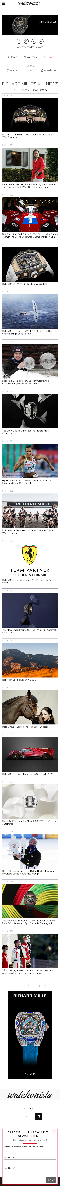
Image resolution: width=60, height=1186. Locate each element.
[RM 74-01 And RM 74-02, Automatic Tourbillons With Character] (30, 115)
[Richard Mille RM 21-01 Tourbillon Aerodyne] (30, 264)
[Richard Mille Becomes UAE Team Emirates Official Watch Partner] (30, 510)
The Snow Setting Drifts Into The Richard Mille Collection (25, 432)
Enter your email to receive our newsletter (24, 1146)
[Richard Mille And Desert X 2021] (30, 660)
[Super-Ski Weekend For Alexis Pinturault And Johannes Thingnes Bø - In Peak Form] (30, 361)
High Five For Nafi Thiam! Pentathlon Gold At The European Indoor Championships (26, 482)
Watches (32, 57)
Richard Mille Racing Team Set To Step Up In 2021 (27, 774)
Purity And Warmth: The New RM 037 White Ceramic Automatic (29, 822)
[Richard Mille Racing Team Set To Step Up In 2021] (30, 754)
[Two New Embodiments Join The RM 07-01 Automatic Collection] (30, 610)
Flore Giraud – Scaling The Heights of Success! (25, 726)
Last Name (9, 1168)
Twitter (33, 41)
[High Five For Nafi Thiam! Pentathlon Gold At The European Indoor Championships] (30, 460)
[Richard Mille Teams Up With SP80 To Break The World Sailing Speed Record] (30, 311)
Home (13, 57)
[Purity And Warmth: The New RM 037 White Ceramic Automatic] (30, 801)
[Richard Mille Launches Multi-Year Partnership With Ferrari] (30, 560)
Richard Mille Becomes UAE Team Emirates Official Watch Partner (28, 532)
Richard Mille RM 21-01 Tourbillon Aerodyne (24, 284)
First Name (9, 1157)
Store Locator (30, 68)
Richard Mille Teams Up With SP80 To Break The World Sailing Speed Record (27, 332)
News (49, 57)
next (45, 986)
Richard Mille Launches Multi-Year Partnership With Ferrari (28, 581)
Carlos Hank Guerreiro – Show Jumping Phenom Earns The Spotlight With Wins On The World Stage (29, 186)
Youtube (41, 41)
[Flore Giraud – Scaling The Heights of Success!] (30, 707)
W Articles (50, 70)
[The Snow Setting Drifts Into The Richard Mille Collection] (30, 411)
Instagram (26, 41)
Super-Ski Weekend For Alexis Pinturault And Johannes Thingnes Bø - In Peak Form (25, 382)
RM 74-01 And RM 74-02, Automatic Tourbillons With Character (27, 136)
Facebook (19, 41)
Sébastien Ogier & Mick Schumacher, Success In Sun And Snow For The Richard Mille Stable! (28, 972)
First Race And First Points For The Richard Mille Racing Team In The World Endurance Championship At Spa (30, 235)
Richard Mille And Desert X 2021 (19, 679)
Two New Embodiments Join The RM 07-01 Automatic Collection (30, 631)
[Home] (30, 3)
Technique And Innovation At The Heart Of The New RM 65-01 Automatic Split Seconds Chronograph (28, 922)
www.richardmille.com (30, 47)
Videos (13, 70)
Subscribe (28, 1108)
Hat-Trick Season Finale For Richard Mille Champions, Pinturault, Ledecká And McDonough (28, 872)
